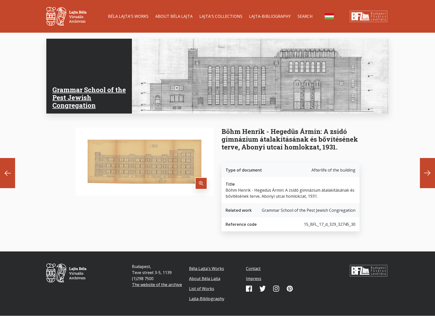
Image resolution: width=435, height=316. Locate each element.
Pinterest (290, 289)
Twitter (263, 289)
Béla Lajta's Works (128, 16)
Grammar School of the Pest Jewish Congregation (89, 97)
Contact (253, 268)
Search (305, 16)
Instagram (276, 289)
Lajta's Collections (220, 16)
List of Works (201, 288)
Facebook (249, 289)
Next (427, 173)
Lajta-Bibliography (270, 16)
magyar (329, 16)
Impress (253, 278)
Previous (7, 173)
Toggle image (201, 183)
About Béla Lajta (174, 16)
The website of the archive (157, 284)
